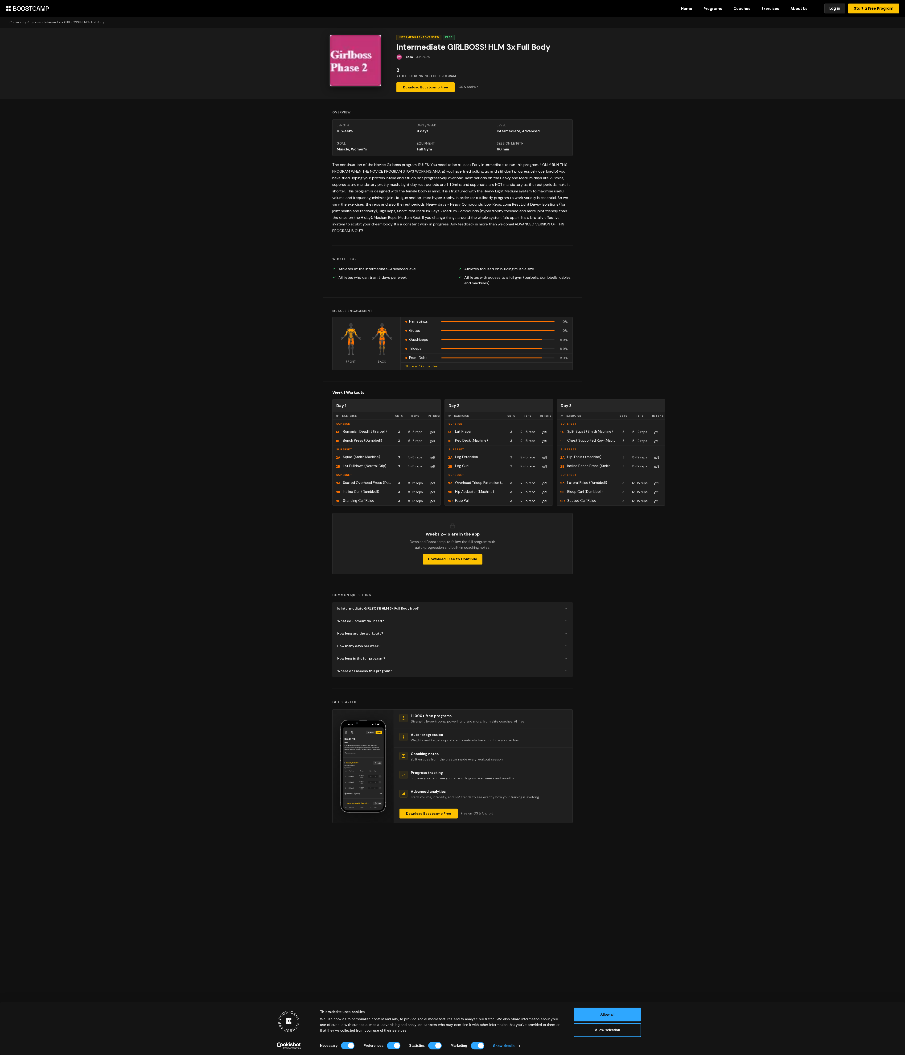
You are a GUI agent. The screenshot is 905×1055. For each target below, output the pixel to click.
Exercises (770, 8)
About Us (798, 8)
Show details (503, 1046)
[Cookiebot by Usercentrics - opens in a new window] (288, 1045)
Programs (712, 8)
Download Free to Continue (452, 559)
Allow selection (607, 1030)
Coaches (741, 8)
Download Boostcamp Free (425, 87)
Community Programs (25, 22)
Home (686, 8)
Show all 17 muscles (421, 366)
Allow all (607, 1014)
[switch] (393, 1045)
